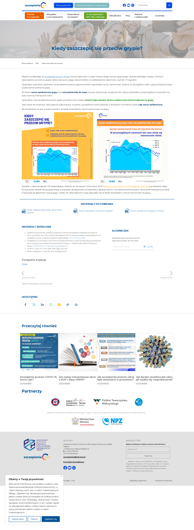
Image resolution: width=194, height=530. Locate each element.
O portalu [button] (159, 15)
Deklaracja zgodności (137, 481)
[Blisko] (61, 476)
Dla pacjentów (63, 5)
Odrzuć (34, 519)
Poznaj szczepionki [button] (33, 15)
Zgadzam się (51, 519)
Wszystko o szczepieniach (54, 15)
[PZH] (39, 444)
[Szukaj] (169, 5)
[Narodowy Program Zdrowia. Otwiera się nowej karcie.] (112, 421)
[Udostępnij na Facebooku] (25, 304)
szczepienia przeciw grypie (56, 76)
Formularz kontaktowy (73, 462)
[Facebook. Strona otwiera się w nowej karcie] (124, 5)
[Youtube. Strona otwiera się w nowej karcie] (128, 5)
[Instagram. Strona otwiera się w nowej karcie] (132, 5)
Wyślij (150, 246)
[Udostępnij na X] (34, 304)
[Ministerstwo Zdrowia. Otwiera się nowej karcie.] (82, 421)
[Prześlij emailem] (59, 304)
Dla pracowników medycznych (92, 5)
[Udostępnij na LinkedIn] (42, 304)
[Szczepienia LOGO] (39, 457)
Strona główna (27, 63)
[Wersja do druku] (76, 304)
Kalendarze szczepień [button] (73, 15)
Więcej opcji (18, 519)
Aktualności (115, 15)
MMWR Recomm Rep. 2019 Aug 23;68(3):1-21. (50, 246)
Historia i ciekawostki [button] (141, 15)
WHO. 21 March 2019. (77, 238)
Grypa (24, 264)
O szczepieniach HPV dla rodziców (95, 15)
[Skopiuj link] (67, 304)
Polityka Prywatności (163, 481)
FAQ (128, 15)
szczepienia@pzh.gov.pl (74, 457)
